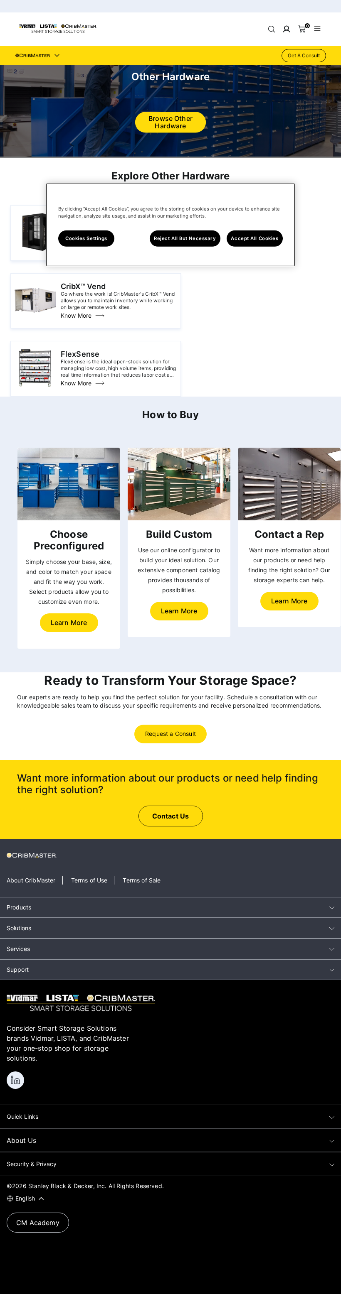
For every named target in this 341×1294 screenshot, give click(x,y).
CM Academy (37, 1222)
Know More (76, 315)
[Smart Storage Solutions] (58, 31)
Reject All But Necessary (185, 238)
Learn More (69, 622)
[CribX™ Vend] (35, 320)
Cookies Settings (86, 238)
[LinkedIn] (15, 1080)
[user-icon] (286, 29)
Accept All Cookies (254, 238)
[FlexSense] (35, 388)
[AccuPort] (35, 252)
